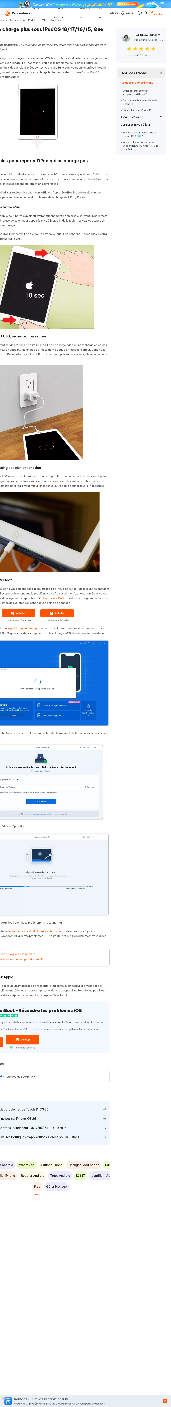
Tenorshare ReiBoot (55, 598)
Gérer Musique (56, 1186)
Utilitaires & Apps (85, 13)
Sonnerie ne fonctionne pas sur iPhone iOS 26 (140, 134)
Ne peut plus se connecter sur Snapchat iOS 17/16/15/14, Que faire (140, 146)
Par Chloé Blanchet (147, 35)
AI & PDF (100, 13)
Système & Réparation (35, 13)
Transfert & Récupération (60, 13)
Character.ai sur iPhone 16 (137, 110)
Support (129, 13)
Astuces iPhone (134, 73)
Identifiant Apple (103, 1176)
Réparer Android (32, 1176)
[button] (36, 1194)
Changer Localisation (83, 1165)
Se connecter (156, 13)
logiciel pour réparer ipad (24, 628)
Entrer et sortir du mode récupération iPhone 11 (136, 92)
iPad (37, 1186)
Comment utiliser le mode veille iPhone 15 (140, 102)
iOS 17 (80, 1176)
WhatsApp (26, 1165)
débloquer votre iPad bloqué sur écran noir (35, 931)
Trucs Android (60, 1176)
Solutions (114, 13)
